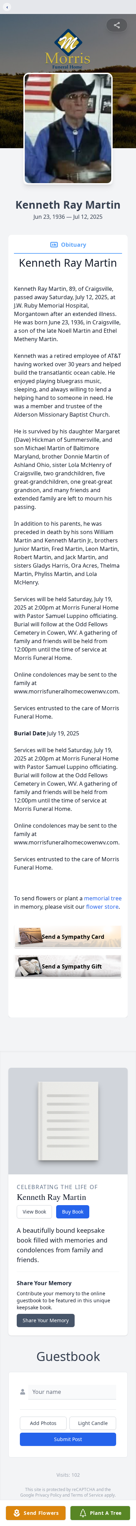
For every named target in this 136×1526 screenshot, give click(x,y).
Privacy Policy (48, 1495)
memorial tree (103, 898)
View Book (34, 1211)
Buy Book (72, 1211)
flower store (102, 906)
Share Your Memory (46, 1320)
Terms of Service (87, 1495)
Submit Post (68, 1439)
